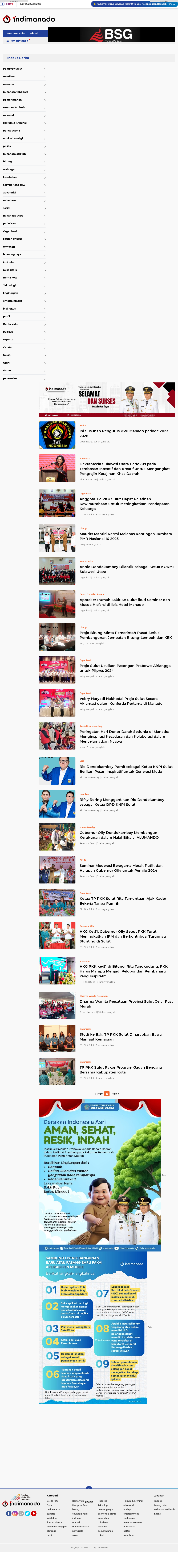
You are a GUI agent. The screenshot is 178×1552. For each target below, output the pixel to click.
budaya (8, 331)
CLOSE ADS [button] (14, 1)
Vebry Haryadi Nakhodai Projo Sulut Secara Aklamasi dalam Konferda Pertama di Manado (121, 701)
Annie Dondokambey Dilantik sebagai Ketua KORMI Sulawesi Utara (127, 569)
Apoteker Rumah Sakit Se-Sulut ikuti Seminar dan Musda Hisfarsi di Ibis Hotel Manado (125, 602)
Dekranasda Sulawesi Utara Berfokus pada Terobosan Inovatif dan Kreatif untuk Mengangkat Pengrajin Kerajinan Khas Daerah (125, 469)
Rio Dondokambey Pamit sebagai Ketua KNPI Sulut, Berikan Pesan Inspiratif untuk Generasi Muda (126, 769)
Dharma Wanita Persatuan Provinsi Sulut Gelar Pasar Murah (127, 1003)
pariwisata (10, 223)
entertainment (12, 300)
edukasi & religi (13, 138)
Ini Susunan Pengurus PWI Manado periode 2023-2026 (125, 433)
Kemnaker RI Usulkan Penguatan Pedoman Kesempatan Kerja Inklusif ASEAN (136, 4)
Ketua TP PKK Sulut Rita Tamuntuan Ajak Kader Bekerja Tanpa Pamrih (123, 901)
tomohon (9, 246)
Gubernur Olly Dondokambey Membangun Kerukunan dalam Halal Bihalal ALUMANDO (119, 835)
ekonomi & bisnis (14, 107)
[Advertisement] (107, 1444)
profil (6, 316)
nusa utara (10, 270)
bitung (7, 161)
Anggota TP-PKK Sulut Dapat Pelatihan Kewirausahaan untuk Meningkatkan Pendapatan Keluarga (125, 504)
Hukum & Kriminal (15, 122)
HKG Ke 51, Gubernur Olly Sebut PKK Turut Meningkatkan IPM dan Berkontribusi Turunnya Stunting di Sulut (123, 936)
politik (7, 146)
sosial (6, 208)
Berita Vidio (10, 324)
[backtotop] (89, 1489)
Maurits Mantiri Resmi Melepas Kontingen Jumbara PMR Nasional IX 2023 (126, 536)
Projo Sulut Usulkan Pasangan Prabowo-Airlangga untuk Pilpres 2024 (125, 668)
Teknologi (9, 285)
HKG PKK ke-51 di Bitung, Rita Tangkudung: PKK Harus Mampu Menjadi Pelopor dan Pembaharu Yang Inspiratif (124, 971)
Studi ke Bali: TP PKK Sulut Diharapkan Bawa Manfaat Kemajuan (121, 1036)
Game (7, 370)
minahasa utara (13, 215)
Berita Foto (10, 277)
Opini (6, 362)
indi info (8, 262)
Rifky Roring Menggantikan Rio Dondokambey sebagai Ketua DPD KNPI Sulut (122, 802)
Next (114, 1093)
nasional (8, 115)
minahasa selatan (14, 153)
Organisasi (10, 231)
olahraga (9, 169)
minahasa (9, 200)
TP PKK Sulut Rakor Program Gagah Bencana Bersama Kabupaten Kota (121, 1069)
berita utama (11, 130)
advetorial (9, 192)
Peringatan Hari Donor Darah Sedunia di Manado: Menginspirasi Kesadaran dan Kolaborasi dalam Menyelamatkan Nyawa (124, 736)
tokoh (7, 355)
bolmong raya (12, 254)
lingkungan (10, 293)
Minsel (34, 33)
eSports (8, 339)
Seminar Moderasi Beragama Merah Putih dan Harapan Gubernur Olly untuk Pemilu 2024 (121, 868)
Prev (99, 1093)
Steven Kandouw (14, 184)
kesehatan (10, 177)
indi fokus (9, 308)
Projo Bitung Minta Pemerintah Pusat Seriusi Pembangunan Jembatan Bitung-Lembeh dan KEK (126, 635)
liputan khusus (12, 238)
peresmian (10, 378)
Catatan (8, 347)
